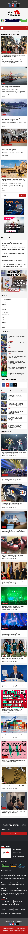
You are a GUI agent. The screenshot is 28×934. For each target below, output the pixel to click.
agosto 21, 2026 (11, 480)
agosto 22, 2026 (11, 455)
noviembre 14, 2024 (16, 151)
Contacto (18, 3)
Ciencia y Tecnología (6, 299)
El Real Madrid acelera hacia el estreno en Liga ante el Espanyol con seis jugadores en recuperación (12, 659)
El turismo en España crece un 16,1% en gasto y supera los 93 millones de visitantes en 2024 (14, 118)
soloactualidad (5, 89)
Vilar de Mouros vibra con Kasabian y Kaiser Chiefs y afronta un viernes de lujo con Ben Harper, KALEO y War (13, 249)
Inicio (9, 3)
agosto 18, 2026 (11, 763)
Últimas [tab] (4, 391)
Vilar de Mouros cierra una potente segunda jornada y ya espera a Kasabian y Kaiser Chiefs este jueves (16, 375)
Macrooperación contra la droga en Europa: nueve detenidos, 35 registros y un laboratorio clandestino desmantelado (13, 255)
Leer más (3, 64)
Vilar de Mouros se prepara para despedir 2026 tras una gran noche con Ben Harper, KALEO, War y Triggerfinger (13, 243)
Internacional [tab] (18, 391)
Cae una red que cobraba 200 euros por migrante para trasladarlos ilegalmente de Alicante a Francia (14, 265)
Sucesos (3, 324)
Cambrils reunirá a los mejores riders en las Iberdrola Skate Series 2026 (14, 786)
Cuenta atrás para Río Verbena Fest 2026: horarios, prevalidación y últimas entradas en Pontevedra (12, 710)
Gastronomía (5, 312)
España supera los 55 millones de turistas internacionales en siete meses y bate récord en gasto (13, 87)
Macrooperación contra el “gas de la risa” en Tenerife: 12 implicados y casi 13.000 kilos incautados (13, 812)
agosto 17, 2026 (11, 788)
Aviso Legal (20, 919)
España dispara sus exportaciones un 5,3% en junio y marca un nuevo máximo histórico (14, 735)
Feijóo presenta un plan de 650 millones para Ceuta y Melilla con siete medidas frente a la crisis (17, 368)
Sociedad (4, 322)
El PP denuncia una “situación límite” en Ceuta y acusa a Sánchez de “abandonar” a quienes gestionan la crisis (13, 684)
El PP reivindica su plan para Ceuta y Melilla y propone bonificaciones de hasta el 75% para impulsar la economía (13, 260)
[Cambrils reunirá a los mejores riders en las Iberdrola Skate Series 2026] (14, 775)
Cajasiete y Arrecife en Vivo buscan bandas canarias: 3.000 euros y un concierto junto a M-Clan (13, 761)
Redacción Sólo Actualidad (7, 58)
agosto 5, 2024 (15, 183)
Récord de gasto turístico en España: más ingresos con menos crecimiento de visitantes (13, 56)
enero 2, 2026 (15, 58)
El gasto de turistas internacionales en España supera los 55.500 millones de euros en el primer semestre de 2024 (13, 181)
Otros (3, 83)
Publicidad (13, 3)
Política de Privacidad (9, 921)
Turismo (8, 51)
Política (3, 319)
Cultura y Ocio (4, 144)
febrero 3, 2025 (15, 121)
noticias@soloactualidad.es (19, 856)
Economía (4, 51)
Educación (4, 309)
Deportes (4, 304)
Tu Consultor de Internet (15, 913)
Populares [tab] (10, 391)
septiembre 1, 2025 (12, 89)
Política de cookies (19, 921)
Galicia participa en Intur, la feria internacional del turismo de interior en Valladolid (13, 148)
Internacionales (5, 314)
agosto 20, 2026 (11, 558)
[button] (2, 27)
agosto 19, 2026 (11, 635)
